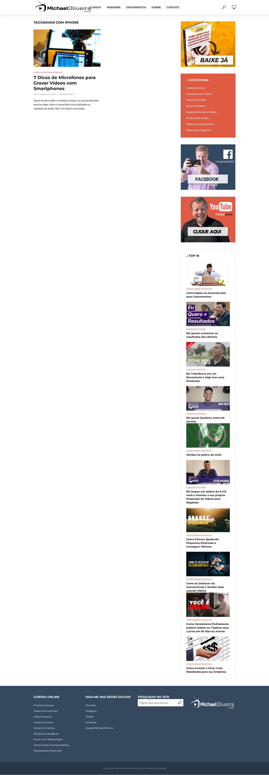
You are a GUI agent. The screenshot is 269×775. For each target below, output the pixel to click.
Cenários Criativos (44, 727)
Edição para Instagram (46, 733)
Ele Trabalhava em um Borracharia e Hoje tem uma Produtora (205, 377)
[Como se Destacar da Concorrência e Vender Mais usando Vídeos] (208, 564)
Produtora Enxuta (43, 705)
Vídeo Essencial (42, 716)
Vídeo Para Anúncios (45, 710)
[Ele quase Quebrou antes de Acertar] (208, 398)
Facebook (91, 722)
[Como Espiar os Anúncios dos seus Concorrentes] (208, 273)
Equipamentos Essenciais (47, 750)
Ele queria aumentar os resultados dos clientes (202, 335)
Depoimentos (136, 7)
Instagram (91, 710)
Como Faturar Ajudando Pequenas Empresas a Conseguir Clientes (202, 543)
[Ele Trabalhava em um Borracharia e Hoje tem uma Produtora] (208, 354)
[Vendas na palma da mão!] (208, 435)
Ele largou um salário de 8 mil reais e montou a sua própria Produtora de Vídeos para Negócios (206, 497)
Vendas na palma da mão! (203, 454)
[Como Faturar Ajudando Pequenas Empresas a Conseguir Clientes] (208, 520)
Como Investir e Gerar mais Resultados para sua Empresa (206, 669)
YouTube (91, 705)
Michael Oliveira (66, 94)
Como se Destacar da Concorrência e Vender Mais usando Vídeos (205, 587)
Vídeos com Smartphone (48, 72)
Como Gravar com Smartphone (51, 744)
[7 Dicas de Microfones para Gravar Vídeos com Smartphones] (66, 48)
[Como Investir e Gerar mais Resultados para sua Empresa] (208, 648)
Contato (172, 7)
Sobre (156, 7)
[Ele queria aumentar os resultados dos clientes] (208, 314)
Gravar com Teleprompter (48, 739)
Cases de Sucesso (196, 329)
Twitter (90, 716)
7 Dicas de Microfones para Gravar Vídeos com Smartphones (64, 83)
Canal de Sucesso (43, 722)
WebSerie (114, 7)
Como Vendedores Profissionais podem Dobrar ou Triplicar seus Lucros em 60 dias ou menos (207, 627)
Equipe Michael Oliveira (99, 727)
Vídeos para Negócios (199, 288)
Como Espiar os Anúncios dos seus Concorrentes (206, 294)
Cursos (95, 7)
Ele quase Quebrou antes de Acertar (205, 419)
